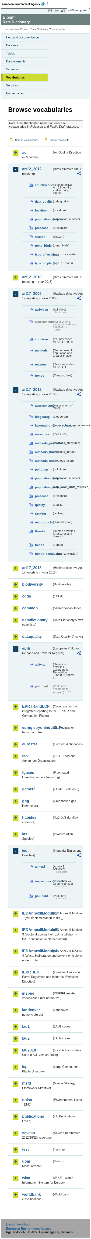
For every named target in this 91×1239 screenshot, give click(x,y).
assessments (43, 405)
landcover (31, 1010)
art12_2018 (32, 277)
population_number (43, 219)
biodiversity (32, 584)
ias (24, 834)
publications (33, 1116)
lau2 (26, 1038)
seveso (28, 1133)
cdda (26, 596)
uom (26, 1161)
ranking (40, 513)
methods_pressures (43, 443)
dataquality (32, 636)
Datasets (12, 45)
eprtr (26, 648)
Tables (10, 53)
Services (12, 85)
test (25, 1149)
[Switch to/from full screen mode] (63, 10)
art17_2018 (32, 568)
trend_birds (43, 245)
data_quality (43, 201)
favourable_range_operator (43, 425)
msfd (26, 1083)
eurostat (29, 744)
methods (41, 350)
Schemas (12, 69)
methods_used (43, 461)
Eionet (24, 29)
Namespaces (15, 93)
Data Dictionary (39, 29)
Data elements (16, 61)
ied (25, 851)
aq (24, 152)
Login (55, 10)
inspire (28, 993)
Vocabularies (15, 77)
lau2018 (29, 1050)
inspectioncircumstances (43, 881)
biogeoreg (42, 417)
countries (42, 339)
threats (40, 531)
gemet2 (28, 789)
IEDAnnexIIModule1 (37, 913)
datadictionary (35, 620)
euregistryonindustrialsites (37, 728)
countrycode (43, 185)
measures (42, 434)
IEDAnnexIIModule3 (37, 930)
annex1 (40, 866)
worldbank (31, 1194)
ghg (25, 801)
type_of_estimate (43, 254)
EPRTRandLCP (36, 706)
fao (25, 756)
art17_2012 (32, 390)
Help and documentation (22, 37)
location (41, 210)
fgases (28, 773)
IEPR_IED (30, 972)
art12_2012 (32, 169)
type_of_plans (43, 263)
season (40, 237)
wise (26, 1178)
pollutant (41, 896)
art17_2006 (32, 294)
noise (27, 1100)
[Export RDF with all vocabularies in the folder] (79, 174)
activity (40, 664)
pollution (41, 469)
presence (41, 228)
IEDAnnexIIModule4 (37, 951)
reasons (40, 364)
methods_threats (43, 452)
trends (39, 375)
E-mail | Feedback (18, 1224)
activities (41, 309)
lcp (25, 1067)
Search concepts (59, 140)
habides (29, 817)
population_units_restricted (43, 487)
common (30, 608)
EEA (25, 4)
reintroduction (43, 522)
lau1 (26, 1026)
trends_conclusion (43, 554)
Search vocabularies (26, 140)
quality (40, 505)
